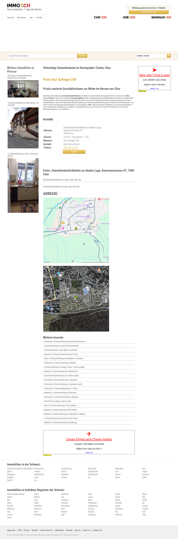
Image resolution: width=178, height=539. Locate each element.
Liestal (144, 500)
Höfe (63, 514)
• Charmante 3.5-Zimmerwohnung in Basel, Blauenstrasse (64, 341)
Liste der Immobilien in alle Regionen (20, 468)
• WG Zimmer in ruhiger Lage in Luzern (57, 401)
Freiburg (37, 471)
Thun (36, 500)
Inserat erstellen (148, 12)
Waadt (117, 477)
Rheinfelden (92, 503)
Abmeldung (59, 530)
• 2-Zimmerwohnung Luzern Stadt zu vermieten (60, 350)
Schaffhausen (93, 474)
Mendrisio (37, 508)
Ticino (36, 477)
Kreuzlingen (65, 506)
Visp (143, 511)
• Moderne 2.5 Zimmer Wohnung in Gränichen (59, 393)
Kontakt (39, 17)
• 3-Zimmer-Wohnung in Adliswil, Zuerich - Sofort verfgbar (64, 367)
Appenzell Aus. (66, 468)
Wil (143, 503)
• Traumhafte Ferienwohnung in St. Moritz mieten (61, 376)
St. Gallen (118, 503)
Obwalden (64, 474)
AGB (19, 530)
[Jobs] (129, 17)
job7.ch (77, 530)
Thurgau (64, 477)
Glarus (9, 471)
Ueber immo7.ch (46, 530)
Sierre (36, 511)
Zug (35, 480)
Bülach (9, 497)
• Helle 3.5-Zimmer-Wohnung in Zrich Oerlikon (59, 405)
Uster (90, 494)
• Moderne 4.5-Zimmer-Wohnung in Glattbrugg (60, 422)
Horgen (117, 494)
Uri (89, 477)
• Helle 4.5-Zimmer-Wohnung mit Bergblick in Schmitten (63, 358)
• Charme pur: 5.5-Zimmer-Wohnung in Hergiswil (60, 397)
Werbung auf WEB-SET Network (49, 535)
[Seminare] (161, 17)
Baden (36, 503)
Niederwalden (39, 474)
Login (31, 17)
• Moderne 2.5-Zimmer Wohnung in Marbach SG (60, 371)
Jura (116, 471)
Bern (144, 468)
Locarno (145, 506)
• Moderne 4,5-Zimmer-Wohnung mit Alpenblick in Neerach (64, 414)
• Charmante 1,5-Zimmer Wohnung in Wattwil (59, 363)
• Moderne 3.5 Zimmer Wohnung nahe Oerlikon (60, 410)
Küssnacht (92, 514)
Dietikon (37, 497)
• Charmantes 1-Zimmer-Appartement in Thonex (60, 388)
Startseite (10, 17)
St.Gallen (10, 477)
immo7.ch (86, 530)
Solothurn (145, 474)
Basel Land (92, 468)
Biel (8, 500)
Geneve (64, 471)
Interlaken (64, 500)
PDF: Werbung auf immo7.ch (69, 535)
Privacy (26, 530)
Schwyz (118, 474)
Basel (90, 500)
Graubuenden (93, 471)
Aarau (9, 503)
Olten (144, 514)
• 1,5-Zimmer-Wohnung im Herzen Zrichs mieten (60, 418)
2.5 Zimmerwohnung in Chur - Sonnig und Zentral (23, 154)
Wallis (144, 477)
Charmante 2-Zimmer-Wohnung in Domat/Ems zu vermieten (20, 76)
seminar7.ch (97, 530)
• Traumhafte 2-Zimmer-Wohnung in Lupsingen (60, 380)
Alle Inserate (21, 17)
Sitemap (69, 530)
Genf (63, 508)
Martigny (64, 511)
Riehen (117, 500)
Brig (116, 511)
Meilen (144, 494)
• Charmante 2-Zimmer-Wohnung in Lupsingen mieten (62, 384)
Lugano (118, 506)
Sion (8, 511)
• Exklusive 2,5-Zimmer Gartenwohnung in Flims (60, 354)
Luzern (144, 471)
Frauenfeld (38, 506)
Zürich (36, 494)
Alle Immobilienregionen (16, 494)
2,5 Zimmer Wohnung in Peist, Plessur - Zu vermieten (23, 104)
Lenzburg (64, 503)
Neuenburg (11, 474)
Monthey (91, 511)
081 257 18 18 (70, 147)
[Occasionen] (100, 17)
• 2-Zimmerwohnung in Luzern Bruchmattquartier (61, 346)
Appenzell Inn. (39, 468)
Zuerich (9, 480)
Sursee (117, 497)
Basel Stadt (119, 468)
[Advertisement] (89, 35)
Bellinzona (11, 508)
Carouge (91, 508)
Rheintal (10, 506)
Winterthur (65, 494)
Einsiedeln (38, 514)
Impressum (11, 530)
